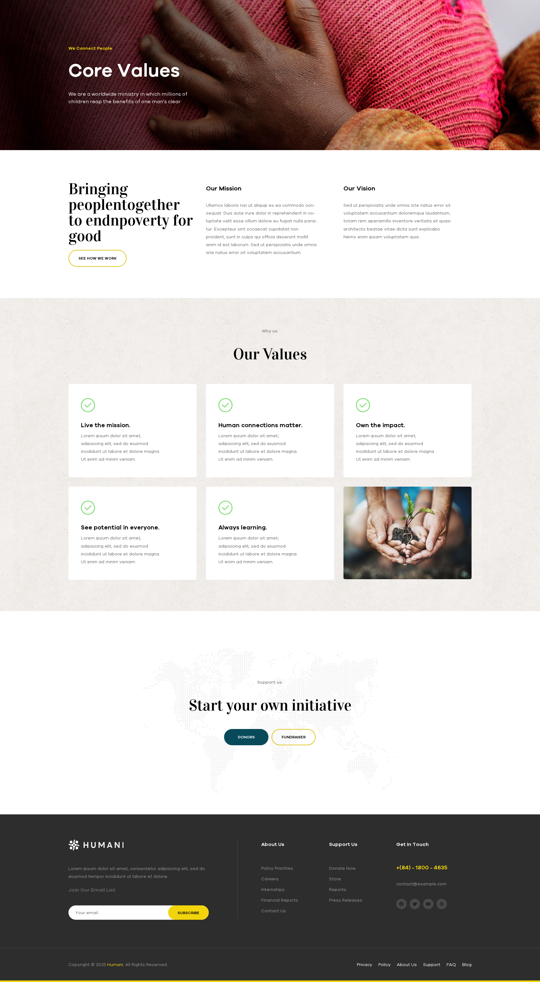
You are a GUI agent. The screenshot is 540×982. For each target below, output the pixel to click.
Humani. (115, 964)
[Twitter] (415, 904)
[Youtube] (428, 904)
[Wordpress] (442, 904)
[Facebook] (401, 904)
